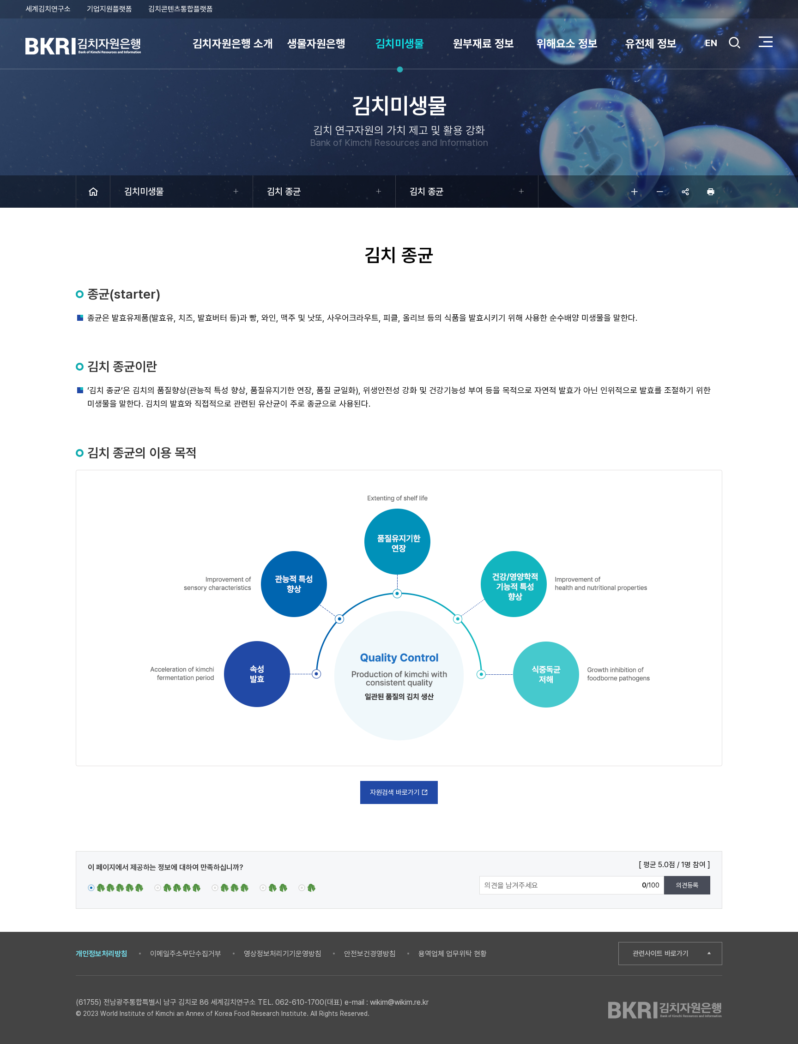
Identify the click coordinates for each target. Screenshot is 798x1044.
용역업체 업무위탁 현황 (452, 953)
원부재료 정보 (483, 43)
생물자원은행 (316, 43)
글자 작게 (659, 191)
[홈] (93, 191)
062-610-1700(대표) (309, 1002)
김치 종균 (284, 191)
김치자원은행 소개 (233, 43)
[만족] (177, 887)
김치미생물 (399, 43)
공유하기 (685, 191)
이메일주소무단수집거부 (185, 953)
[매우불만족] (307, 887)
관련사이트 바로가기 (661, 953)
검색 (735, 50)
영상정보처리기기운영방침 (282, 953)
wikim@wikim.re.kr (399, 1002)
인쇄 (710, 191)
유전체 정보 (651, 43)
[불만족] (273, 887)
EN (711, 42)
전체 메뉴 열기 (766, 41)
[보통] (230, 887)
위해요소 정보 (567, 43)
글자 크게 (634, 191)
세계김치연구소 (48, 9)
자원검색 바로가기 (395, 792)
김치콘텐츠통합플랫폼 (180, 9)
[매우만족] (115, 887)
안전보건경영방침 (370, 953)
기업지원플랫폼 (109, 9)
